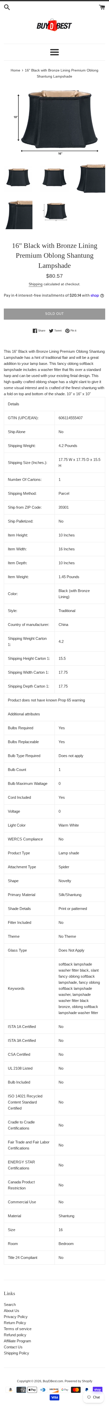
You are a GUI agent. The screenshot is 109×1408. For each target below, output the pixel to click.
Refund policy (15, 1335)
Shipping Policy (16, 1353)
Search (10, 1304)
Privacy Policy (16, 1317)
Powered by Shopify (78, 1381)
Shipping (36, 284)
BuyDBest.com (53, 1381)
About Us (11, 1310)
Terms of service (17, 1329)
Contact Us (13, 1347)
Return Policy (15, 1323)
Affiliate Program (17, 1341)
